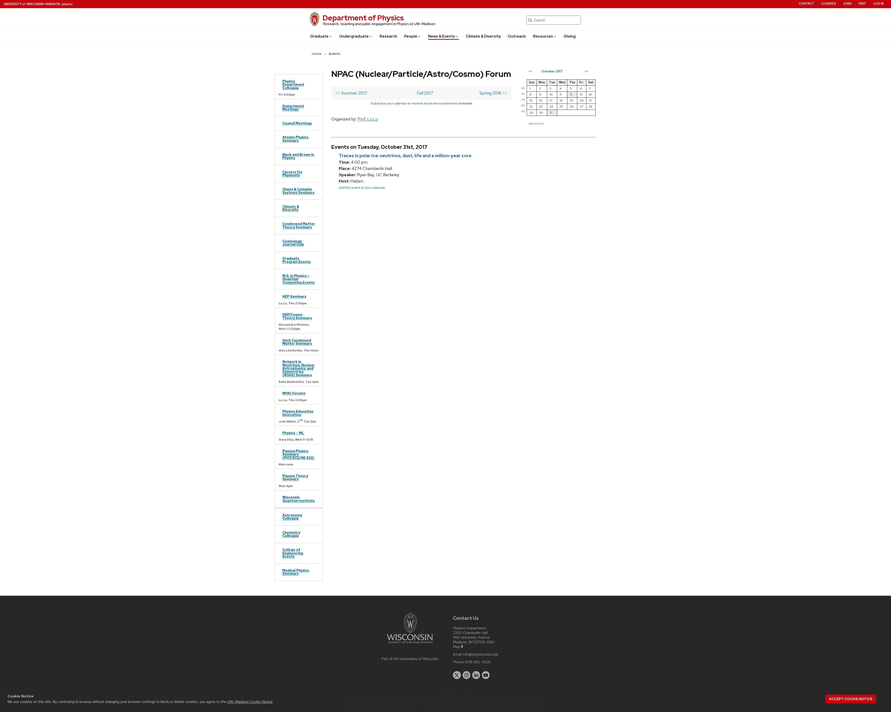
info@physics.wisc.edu (480, 654)
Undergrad (354, 36)
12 (571, 94)
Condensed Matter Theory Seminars (298, 225)
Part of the (409, 659)
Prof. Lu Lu (368, 119)
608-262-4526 (478, 662)
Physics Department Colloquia (293, 84)
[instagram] (467, 675)
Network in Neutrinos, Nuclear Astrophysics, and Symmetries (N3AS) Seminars (298, 368)
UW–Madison (32, 4)
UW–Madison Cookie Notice (250, 701)
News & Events (441, 36)
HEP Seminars (294, 296)
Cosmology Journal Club (293, 243)
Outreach (517, 36)
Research (388, 36)
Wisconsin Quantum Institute (298, 499)
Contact (806, 4)
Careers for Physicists (292, 173)
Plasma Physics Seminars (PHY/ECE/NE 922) (298, 454)
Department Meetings (293, 107)
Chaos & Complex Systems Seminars (298, 191)
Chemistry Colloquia (291, 534)
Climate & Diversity (483, 36)
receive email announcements (434, 103)
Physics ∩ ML (293, 433)
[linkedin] (476, 675)
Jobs (847, 4)
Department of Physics (363, 18)
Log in (879, 4)
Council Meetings (297, 123)
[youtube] (486, 675)
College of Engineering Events (292, 553)
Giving (570, 36)
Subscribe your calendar (389, 103)
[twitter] (457, 675)
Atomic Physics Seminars (295, 139)
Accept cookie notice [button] (850, 699)
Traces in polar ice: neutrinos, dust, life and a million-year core (405, 156)
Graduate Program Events (296, 260)
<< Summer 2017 (351, 93)
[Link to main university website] (410, 644)
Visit (862, 4)
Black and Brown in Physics (298, 156)
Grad (319, 36)
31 (551, 112)
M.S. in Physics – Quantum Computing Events (298, 279)
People (410, 36)
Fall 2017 (425, 93)
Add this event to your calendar (362, 187)
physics (67, 4)
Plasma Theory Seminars (295, 477)
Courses (828, 4)
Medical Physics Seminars (295, 572)
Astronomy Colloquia (292, 516)
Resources (543, 36)
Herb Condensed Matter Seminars (297, 342)
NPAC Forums (293, 393)
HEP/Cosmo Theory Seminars (297, 316)
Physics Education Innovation (297, 413)
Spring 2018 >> (493, 93)
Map (456, 646)
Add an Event (536, 123)
